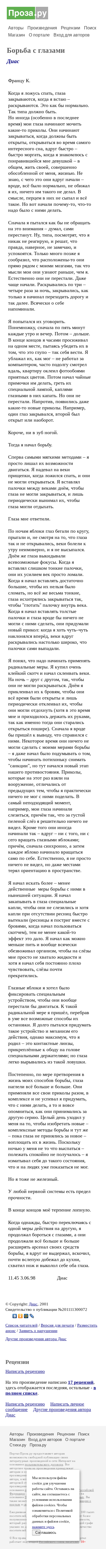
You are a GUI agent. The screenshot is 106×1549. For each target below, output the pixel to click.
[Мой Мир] (26, 1316)
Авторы (16, 28)
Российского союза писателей (59, 1541)
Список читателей (21, 1325)
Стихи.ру (18, 1445)
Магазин (16, 35)
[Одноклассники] (20, 1316)
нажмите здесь (43, 1527)
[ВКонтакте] (15, 1316)
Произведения (42, 28)
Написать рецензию (25, 1371)
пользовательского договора (44, 1464)
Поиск (90, 28)
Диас (13, 61)
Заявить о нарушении (38, 1331)
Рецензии (70, 28)
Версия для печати (57, 1325)
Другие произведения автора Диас (36, 1339)
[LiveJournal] (32, 1316)
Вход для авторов (72, 35)
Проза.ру (38, 1445)
